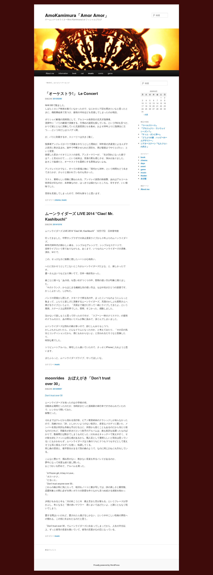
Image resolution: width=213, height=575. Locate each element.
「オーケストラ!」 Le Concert (71, 93)
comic (100, 73)
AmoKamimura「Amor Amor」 (77, 15)
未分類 (143, 178)
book (74, 73)
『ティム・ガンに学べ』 (151, 134)
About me (50, 73)
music (91, 73)
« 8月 (146, 114)
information (63, 73)
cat (82, 73)
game (110, 73)
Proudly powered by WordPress (106, 565)
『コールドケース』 (149, 125)
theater (144, 175)
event (143, 166)
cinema (58, 200)
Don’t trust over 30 (53, 395)
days (143, 163)
